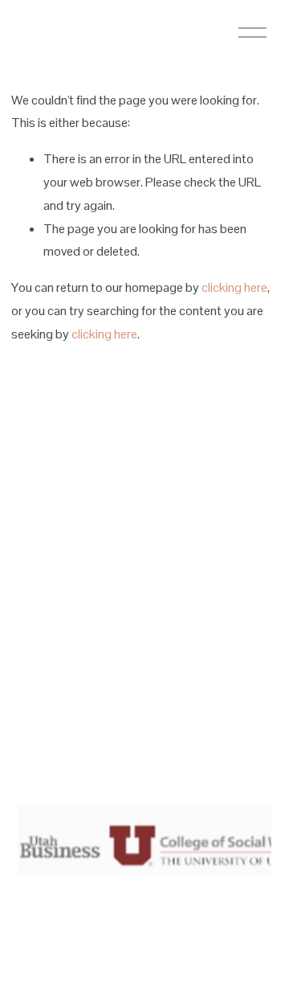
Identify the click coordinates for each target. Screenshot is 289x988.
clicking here (234, 287)
